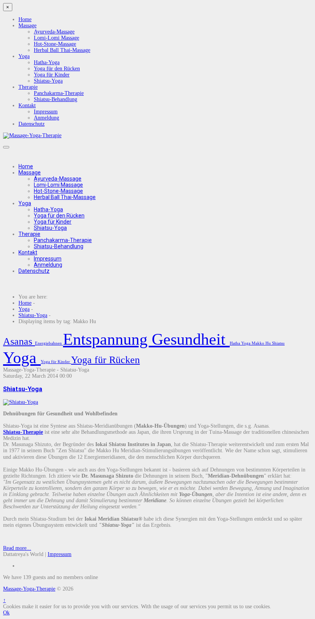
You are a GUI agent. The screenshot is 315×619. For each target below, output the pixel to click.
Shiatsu (278, 343)
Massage (27, 25)
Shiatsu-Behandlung (55, 99)
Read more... (17, 548)
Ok (6, 613)
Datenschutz (31, 124)
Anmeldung (46, 118)
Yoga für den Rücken (57, 68)
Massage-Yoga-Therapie (29, 589)
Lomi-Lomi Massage (56, 38)
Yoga (24, 56)
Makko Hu (262, 343)
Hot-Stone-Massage (55, 44)
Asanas (19, 341)
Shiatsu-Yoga (48, 81)
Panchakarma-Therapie (59, 93)
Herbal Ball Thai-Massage (62, 50)
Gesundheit (191, 339)
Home (25, 19)
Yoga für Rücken (105, 359)
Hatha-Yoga (47, 62)
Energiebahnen (49, 343)
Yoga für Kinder (52, 75)
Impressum (46, 112)
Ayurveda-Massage (54, 32)
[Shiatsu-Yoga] (20, 402)
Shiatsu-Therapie (23, 432)
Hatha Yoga (241, 343)
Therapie (28, 87)
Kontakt (27, 105)
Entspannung (107, 339)
